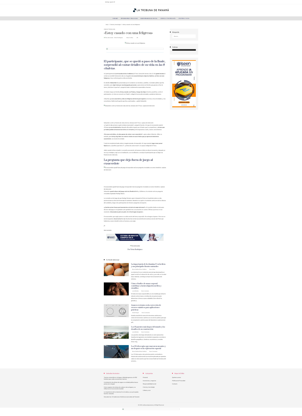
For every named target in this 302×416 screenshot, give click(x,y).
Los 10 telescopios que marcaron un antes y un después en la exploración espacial (148, 347)
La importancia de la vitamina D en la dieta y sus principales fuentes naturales (148, 265)
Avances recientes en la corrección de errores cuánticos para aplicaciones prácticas (146, 307)
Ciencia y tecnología (109, 29)
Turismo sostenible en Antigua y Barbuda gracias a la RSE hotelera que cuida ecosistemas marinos (120, 378)
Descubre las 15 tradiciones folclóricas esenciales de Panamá (121, 397)
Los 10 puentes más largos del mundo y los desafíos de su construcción (148, 328)
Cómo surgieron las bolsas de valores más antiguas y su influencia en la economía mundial (120, 388)
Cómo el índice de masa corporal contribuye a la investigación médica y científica (146, 285)
